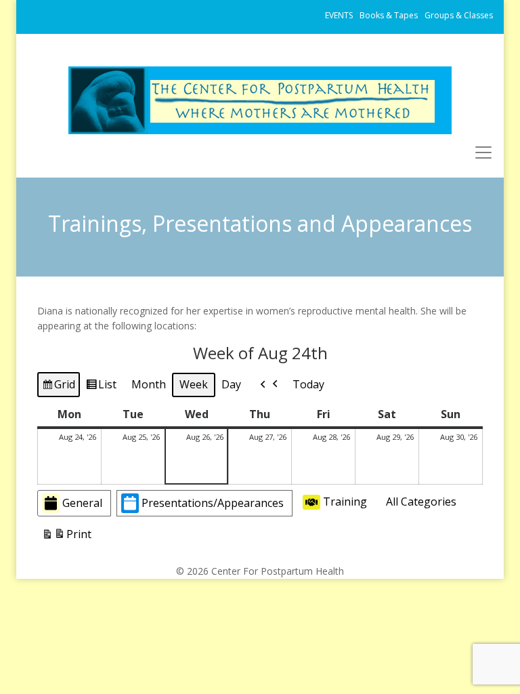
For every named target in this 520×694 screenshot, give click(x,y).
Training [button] (345, 501)
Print (66, 537)
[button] (269, 385)
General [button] (82, 502)
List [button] (100, 387)
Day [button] (231, 384)
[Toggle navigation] (483, 152)
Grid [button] (58, 387)
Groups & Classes (459, 15)
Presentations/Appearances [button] (213, 502)
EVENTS (339, 15)
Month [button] (148, 384)
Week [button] (193, 384)
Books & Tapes (389, 15)
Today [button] (308, 384)
